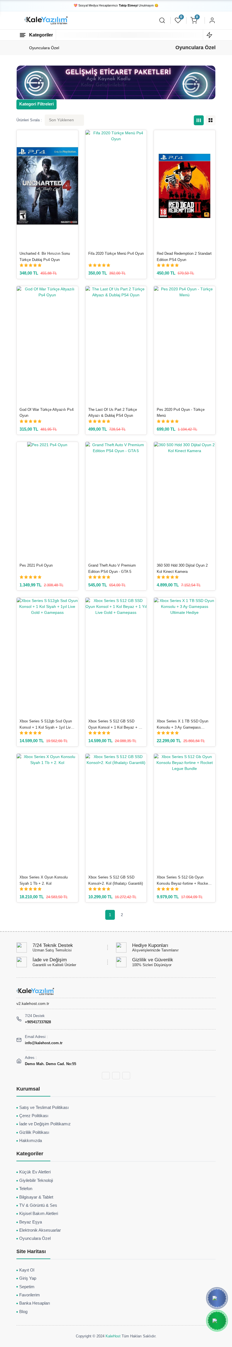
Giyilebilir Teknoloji (36, 1180)
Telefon (25, 1188)
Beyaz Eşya (30, 1222)
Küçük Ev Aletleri (35, 1172)
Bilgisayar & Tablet (36, 1197)
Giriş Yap (27, 1278)
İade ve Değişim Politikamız (45, 1124)
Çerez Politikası (33, 1115)
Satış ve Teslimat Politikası (44, 1107)
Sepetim (27, 1287)
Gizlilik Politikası (34, 1132)
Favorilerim (29, 1295)
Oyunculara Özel (44, 48)
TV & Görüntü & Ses (38, 1205)
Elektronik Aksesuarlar (40, 1230)
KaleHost (113, 1336)
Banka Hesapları (34, 1303)
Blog (23, 1311)
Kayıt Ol (26, 1270)
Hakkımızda (30, 1140)
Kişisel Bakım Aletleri (38, 1213)
